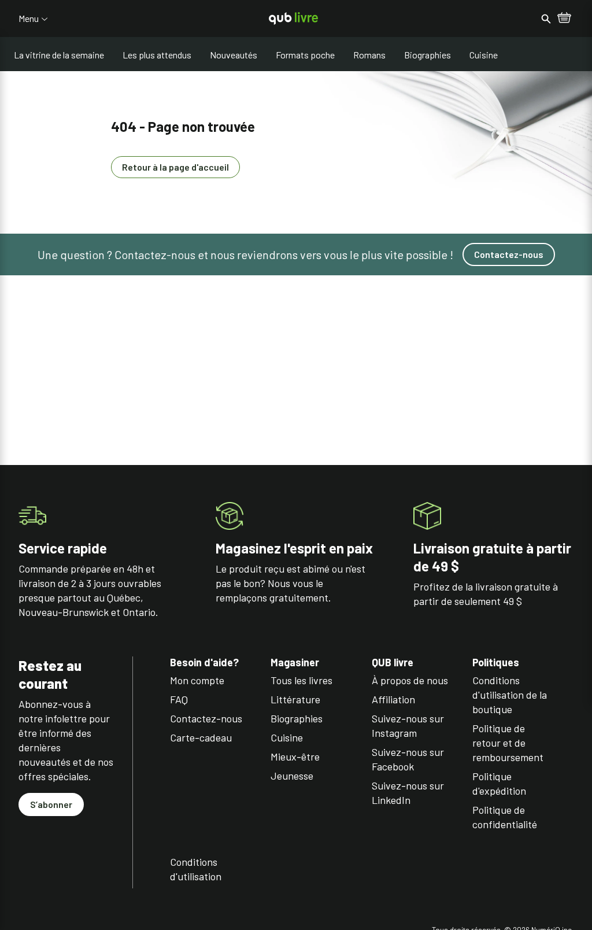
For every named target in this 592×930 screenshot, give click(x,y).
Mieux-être (295, 756)
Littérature (295, 699)
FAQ (179, 699)
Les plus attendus (157, 54)
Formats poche (305, 54)
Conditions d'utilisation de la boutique (509, 694)
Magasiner (295, 662)
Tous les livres (301, 680)
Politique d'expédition (499, 783)
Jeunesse (292, 775)
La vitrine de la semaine (59, 54)
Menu (28, 18)
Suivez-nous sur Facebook (408, 759)
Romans (369, 54)
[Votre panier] (564, 18)
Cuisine (483, 54)
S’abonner (51, 804)
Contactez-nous (508, 254)
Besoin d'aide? (204, 662)
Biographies (427, 54)
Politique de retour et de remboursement (507, 742)
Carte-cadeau (201, 737)
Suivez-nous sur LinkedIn (408, 792)
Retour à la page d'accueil (175, 166)
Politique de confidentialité (504, 817)
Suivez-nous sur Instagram (408, 725)
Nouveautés (233, 54)
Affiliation (393, 699)
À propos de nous (410, 680)
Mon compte (197, 680)
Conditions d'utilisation (195, 869)
